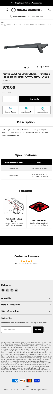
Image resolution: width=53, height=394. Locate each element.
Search (26, 386)
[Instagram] (7, 290)
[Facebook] (3, 290)
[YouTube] (16, 290)
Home (3, 22)
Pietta (7, 80)
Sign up (38, 329)
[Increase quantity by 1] (15, 99)
